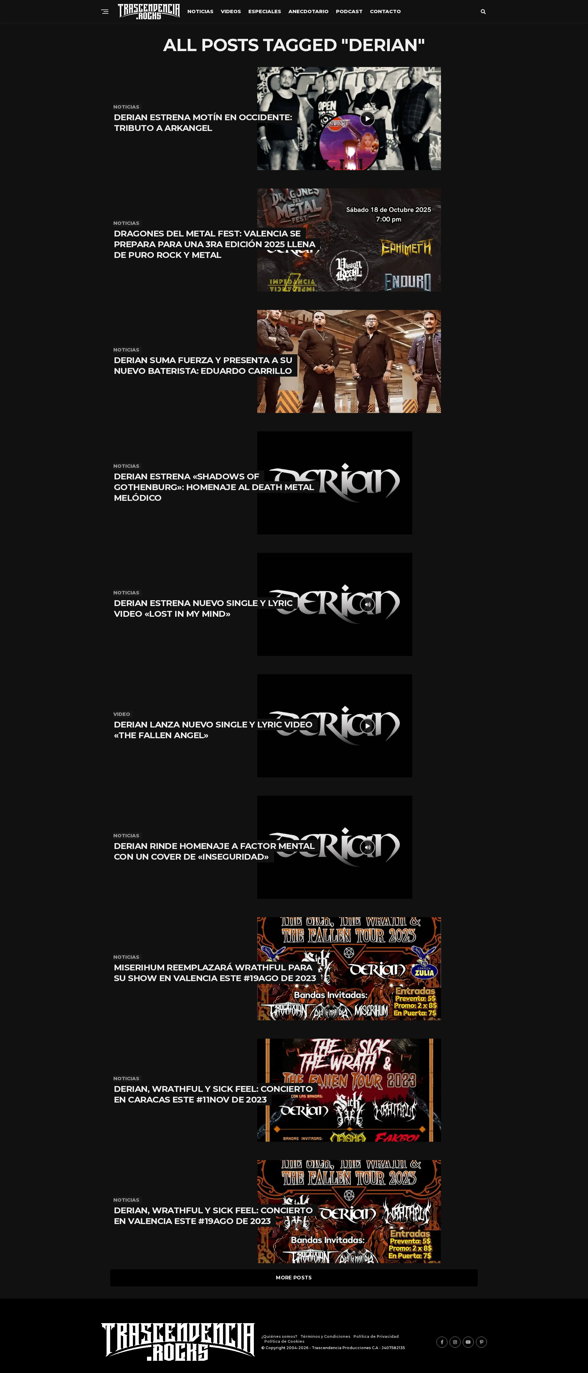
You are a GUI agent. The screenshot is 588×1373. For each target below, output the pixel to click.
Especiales (264, 11)
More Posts (294, 1278)
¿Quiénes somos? (279, 1336)
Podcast (349, 11)
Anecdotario (308, 11)
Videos (231, 11)
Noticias (200, 11)
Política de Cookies (284, 1341)
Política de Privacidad (376, 1336)
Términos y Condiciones (325, 1336)
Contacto (385, 11)
